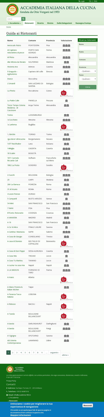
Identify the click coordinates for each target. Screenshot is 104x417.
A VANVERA (12, 217)
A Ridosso (11, 304)
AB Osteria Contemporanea (14, 341)
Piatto (81, 52)
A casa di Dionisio (14, 241)
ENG (95, 1)
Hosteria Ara (12, 66)
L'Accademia (14, 23)
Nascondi (88, 405)
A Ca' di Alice (12, 227)
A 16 (9, 222)
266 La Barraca (13, 184)
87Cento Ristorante (15, 213)
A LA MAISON (13, 270)
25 (8, 179)
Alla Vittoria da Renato (16, 62)
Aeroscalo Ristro (14, 45)
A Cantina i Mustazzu (16, 232)
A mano (10, 277)
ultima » (65, 355)
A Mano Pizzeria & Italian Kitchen (15, 288)
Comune (82, 60)
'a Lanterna (12, 124)
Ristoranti (29, 23)
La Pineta (11, 91)
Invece (10, 79)
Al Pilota (10, 57)
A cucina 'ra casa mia (16, 265)
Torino (10, 115)
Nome (81, 44)
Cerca (87, 87)
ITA (90, 1)
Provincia (82, 67)
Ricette (40, 23)
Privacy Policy (11, 381)
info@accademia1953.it (22, 395)
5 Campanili (12, 198)
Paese (81, 75)
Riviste (50, 23)
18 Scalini (11, 153)
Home (8, 27)
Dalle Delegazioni (64, 23)
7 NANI (10, 208)
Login (82, 1)
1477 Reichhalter (14, 144)
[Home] (52, 10)
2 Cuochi (10, 175)
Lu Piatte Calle (13, 100)
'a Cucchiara (12, 119)
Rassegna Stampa (83, 23)
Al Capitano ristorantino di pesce (15, 51)
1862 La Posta (13, 165)
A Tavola (11, 314)
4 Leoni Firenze (13, 194)
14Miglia (10, 148)
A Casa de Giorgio (14, 236)
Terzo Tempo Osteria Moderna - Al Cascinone (16, 107)
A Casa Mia (12, 256)
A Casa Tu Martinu (15, 260)
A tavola (10, 323)
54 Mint (10, 203)
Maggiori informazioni (20, 415)
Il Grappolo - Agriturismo (12, 72)
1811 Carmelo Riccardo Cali (13, 159)
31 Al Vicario (12, 189)
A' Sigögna (11, 335)
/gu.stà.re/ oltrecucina (16, 139)
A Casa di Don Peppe (16, 251)
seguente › (54, 352)
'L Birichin (11, 134)
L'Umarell (11, 83)
